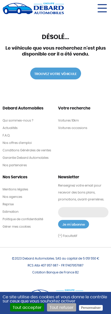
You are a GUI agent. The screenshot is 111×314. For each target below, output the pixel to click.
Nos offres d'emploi (17, 142)
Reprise (8, 204)
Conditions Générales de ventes (27, 150)
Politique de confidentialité (23, 219)
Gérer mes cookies (17, 226)
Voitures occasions (72, 128)
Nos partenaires (15, 165)
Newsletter (68, 177)
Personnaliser (91, 308)
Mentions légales (15, 189)
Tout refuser (62, 308)
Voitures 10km (68, 120)
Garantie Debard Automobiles (26, 157)
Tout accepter (27, 308)
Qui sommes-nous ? (18, 120)
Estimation (11, 211)
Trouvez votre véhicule (55, 74)
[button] (92, 8)
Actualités (10, 128)
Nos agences (12, 196)
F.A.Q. (6, 135)
